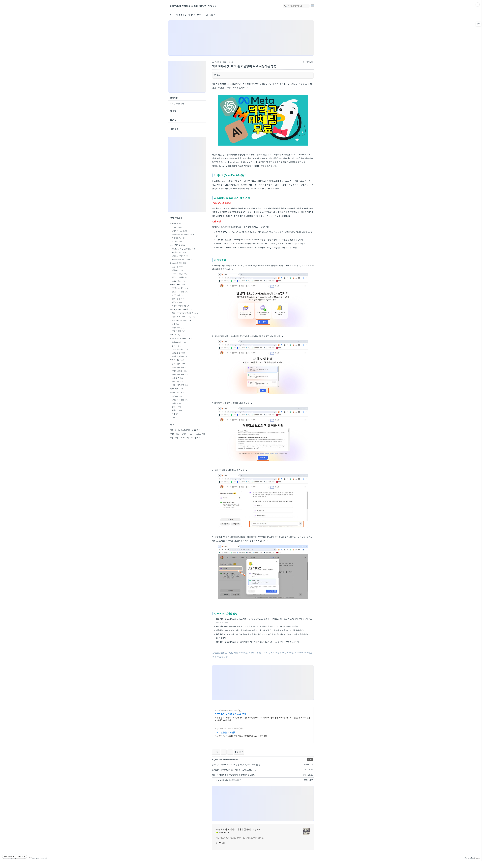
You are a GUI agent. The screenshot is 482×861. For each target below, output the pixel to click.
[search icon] (285, 5)
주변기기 (177, 410)
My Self (177, 241)
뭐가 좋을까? (178, 238)
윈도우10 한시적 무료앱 (183, 234)
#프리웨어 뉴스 (186, 434)
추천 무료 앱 (179, 342)
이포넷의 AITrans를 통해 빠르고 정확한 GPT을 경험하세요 (241, 735)
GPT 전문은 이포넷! (225, 732)
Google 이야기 (178, 263)
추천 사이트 (177, 360)
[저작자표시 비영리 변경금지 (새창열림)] (310, 753)
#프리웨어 (185, 437)
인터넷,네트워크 (180, 385)
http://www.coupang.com (226, 710)
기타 (175, 417)
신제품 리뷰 (177, 392)
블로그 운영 (178, 298)
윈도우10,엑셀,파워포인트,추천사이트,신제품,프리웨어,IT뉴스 (240, 838)
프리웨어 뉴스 (180, 230)
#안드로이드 (174, 437)
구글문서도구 (178, 280)
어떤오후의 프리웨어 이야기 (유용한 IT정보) (192, 6)
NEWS (175, 223)
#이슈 (172, 434)
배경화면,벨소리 (179, 356)
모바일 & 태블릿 (180, 399)
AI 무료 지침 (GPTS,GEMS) (188, 15)
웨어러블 (177, 403)
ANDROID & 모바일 (181, 338)
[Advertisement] (241, 37)
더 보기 (310, 759)
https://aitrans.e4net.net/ (226, 728)
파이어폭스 (176, 388)
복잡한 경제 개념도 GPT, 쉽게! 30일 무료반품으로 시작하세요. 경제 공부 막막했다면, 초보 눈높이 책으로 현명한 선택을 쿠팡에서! (263, 719)
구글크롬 (177, 266)
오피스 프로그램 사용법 (181, 320)
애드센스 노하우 (179, 277)
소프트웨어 (178, 295)
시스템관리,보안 (180, 367)
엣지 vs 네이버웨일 (180, 305)
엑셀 (175, 324)
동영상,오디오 (179, 371)
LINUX (175, 334)
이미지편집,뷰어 (180, 374)
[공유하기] (223, 751)
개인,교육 (178, 381)
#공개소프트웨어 (184, 430)
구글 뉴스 (177, 270)
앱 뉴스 (176, 345)
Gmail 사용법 (179, 273)
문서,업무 (177, 378)
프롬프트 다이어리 (180, 255)
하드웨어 (177, 302)
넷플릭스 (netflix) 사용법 (183, 316)
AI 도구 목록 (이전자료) (182, 259)
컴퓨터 (176, 406)
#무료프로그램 (199, 434)
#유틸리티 (196, 430)
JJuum (476, 858)
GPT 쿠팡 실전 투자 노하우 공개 (231, 714)
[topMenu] (312, 5)
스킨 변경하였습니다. (178, 103)
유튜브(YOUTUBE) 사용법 (185, 313)
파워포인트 (178, 327)
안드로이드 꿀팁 (180, 349)
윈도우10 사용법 (180, 288)
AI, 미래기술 (178, 245)
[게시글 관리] (230, 751)
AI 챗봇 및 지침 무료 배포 (183, 248)
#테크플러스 (195, 437)
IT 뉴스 (177, 227)
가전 (175, 413)
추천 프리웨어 (178, 363)
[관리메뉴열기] (477, 4)
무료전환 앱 (178, 352)
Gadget (177, 396)
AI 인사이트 (210, 15)
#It (177, 434)
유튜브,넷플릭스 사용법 (181, 309)
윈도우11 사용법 (180, 291)
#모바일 (173, 430)
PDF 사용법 (178, 331)
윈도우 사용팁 (178, 284)
